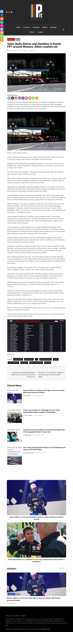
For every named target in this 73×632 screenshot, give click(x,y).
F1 (36, 359)
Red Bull (47, 362)
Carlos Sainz (29, 359)
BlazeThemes (46, 629)
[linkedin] (11, 12)
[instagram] (9, 12)
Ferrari (56, 359)
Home (19, 27)
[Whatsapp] (33, 98)
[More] (36, 98)
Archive (40, 32)
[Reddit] (16, 98)
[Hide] (0, 43)
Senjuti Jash (28, 435)
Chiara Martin (28, 415)
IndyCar (44, 27)
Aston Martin (18, 359)
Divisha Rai (28, 396)
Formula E (36, 27)
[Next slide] (63, 568)
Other (32, 32)
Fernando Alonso (45, 359)
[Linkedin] (19, 98)
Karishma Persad (29, 453)
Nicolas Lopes (13, 50)
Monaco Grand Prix (36, 362)
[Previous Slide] (60, 568)
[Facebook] (9, 98)
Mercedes (24, 362)
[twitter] (7, 12)
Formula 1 (26, 27)
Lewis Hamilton (13, 362)
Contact (23, 615)
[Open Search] (63, 29)
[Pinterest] (22, 98)
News (18, 39)
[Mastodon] (26, 98)
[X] (12, 98)
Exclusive (53, 27)
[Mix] (29, 98)
